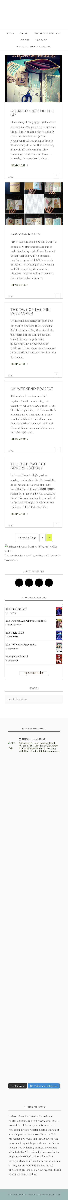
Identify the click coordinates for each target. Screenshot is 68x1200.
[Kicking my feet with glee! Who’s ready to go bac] (34, 857)
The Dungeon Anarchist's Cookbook (26, 620)
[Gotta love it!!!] (34, 805)
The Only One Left (16, 608)
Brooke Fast (13, 660)
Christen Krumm (34, 15)
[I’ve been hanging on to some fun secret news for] (34, 781)
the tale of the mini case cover (31, 311)
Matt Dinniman (14, 625)
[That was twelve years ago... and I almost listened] (34, 971)
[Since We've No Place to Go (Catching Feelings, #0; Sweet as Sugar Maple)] (59, 651)
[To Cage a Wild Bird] (59, 662)
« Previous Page (27, 537)
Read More (18, 165)
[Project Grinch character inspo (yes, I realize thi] (34, 842)
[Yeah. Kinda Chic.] (34, 799)
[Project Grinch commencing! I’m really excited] (34, 931)
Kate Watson (13, 648)
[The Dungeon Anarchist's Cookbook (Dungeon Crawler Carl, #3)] (59, 627)
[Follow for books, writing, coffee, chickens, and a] (34, 1029)
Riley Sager (12, 613)
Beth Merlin (13, 636)
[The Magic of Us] (59, 639)
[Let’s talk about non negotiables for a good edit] (34, 1076)
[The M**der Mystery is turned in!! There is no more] (34, 1059)
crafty (10, 177)
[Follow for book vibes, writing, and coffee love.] (34, 1041)
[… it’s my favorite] (34, 918)
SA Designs (54, 1194)
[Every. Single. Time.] (34, 764)
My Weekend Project (32, 389)
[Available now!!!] (34, 826)
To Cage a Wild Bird (17, 656)
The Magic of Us (15, 632)
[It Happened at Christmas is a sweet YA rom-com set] (34, 815)
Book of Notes (25, 234)
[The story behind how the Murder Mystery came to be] (34, 1005)
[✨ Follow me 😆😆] (34, 832)
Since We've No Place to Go (21, 644)
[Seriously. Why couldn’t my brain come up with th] (34, 1016)
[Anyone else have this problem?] (34, 758)
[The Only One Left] (59, 615)
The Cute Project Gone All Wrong (28, 466)
